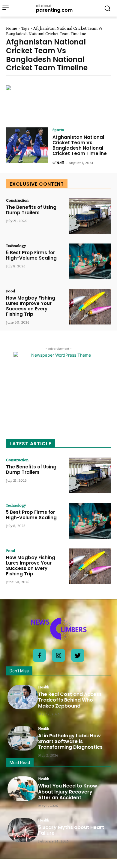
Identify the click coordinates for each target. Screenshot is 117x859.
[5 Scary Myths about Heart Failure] (23, 830)
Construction (17, 200)
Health (43, 687)
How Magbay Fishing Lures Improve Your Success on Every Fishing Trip (30, 306)
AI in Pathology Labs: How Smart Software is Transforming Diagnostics (70, 741)
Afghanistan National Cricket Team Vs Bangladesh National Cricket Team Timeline (79, 145)
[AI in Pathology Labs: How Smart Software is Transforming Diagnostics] (23, 738)
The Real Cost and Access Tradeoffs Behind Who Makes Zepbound (70, 700)
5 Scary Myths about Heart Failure (71, 830)
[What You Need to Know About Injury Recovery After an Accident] (23, 788)
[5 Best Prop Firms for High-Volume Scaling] (90, 261)
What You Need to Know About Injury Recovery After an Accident (67, 791)
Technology (16, 245)
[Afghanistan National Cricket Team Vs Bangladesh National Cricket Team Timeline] (27, 145)
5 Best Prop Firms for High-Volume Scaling (31, 255)
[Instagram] (58, 655)
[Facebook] (39, 655)
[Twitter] (77, 655)
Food (10, 291)
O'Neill (58, 162)
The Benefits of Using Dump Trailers (31, 210)
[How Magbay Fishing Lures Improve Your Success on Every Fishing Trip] (90, 306)
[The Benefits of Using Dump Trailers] (90, 216)
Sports (58, 129)
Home (11, 28)
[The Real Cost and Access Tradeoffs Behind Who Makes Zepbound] (23, 697)
